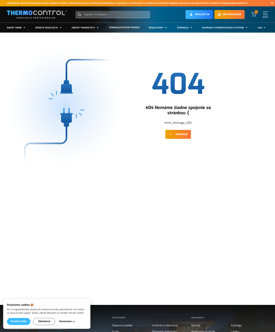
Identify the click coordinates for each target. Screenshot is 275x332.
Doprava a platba (122, 325)
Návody (195, 325)
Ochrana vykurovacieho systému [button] (223, 27)
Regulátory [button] (156, 27)
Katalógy (236, 325)
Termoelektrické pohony (124, 27)
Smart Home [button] (14, 27)
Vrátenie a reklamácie (165, 325)
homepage (182, 134)
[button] (199, 14)
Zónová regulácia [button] (46, 27)
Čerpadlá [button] (183, 27)
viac (260, 27)
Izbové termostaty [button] (83, 27)
